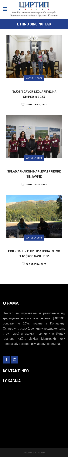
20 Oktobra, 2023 (36, 184)
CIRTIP (41, 452)
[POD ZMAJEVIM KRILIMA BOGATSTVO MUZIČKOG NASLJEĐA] (34, 216)
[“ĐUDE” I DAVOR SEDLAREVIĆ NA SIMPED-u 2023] (34, 56)
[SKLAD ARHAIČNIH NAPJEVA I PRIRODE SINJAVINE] (34, 136)
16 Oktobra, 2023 (36, 264)
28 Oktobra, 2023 (36, 104)
